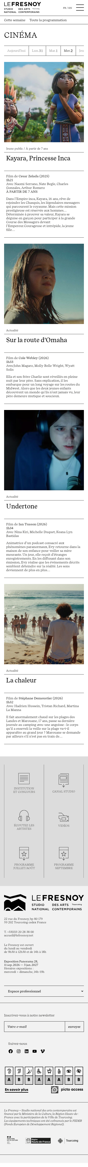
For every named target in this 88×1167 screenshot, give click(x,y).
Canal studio (63, 791)
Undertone (21, 506)
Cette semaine (14, 20)
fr (64, 8)
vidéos (63, 825)
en (70, 8)
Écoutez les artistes (24, 826)
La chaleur (21, 680)
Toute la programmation (48, 20)
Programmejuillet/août (24, 866)
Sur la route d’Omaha (36, 340)
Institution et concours (24, 790)
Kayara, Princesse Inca (38, 158)
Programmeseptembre (64, 866)
